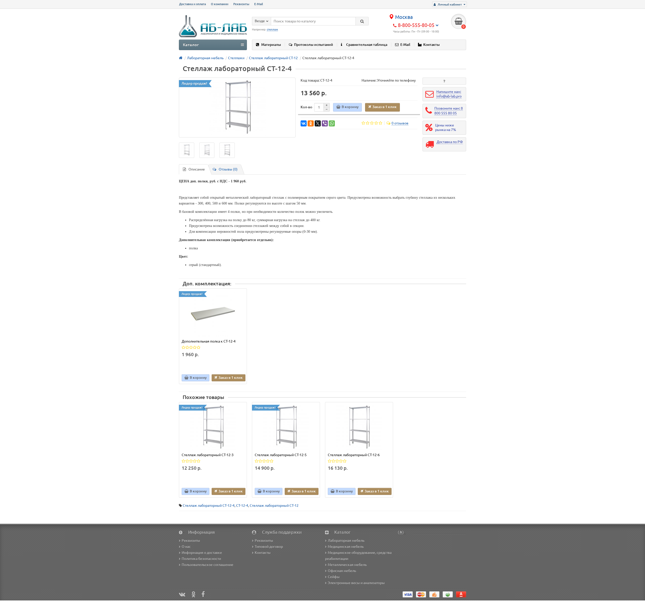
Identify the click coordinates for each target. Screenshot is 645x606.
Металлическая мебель (347, 565)
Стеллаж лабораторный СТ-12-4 (209, 505)
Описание (196, 169)
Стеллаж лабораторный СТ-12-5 (281, 455)
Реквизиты (241, 4)
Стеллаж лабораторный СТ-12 (274, 505)
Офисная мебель (342, 571)
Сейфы (334, 577)
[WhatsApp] (332, 123)
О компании (219, 4)
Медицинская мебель (346, 547)
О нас (186, 547)
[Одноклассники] (311, 123)
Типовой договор (269, 547)
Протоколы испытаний (313, 45)
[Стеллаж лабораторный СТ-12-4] (237, 108)
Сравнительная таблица (366, 45)
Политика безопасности (201, 559)
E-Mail (258, 4)
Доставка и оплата (192, 4)
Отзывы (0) (228, 169)
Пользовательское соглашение (207, 565)
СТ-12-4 (242, 505)
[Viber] (325, 123)
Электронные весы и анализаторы (356, 583)
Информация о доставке (202, 553)
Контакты (431, 45)
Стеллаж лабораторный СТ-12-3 (208, 455)
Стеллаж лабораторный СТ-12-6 (354, 455)
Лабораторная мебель (346, 540)
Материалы (271, 45)
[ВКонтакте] (304, 123)
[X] (318, 123)
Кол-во (306, 107)
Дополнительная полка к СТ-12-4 (209, 341)
